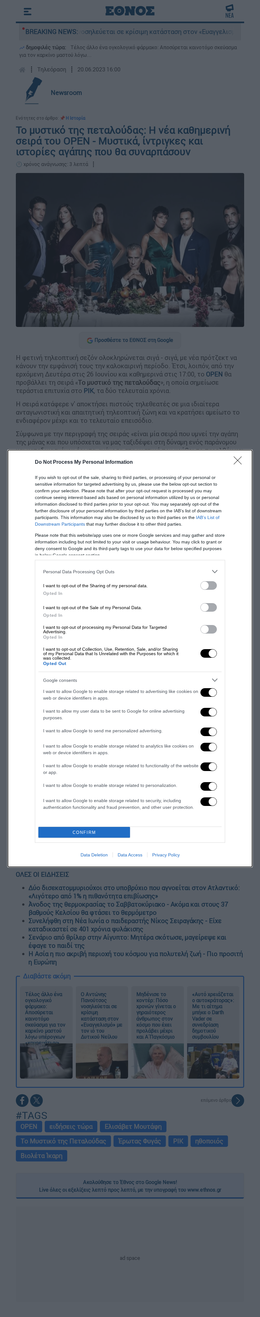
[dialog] (130, 658)
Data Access (130, 854)
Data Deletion (94, 854)
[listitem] (130, 571)
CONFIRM (84, 832)
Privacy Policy (166, 854)
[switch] (208, 585)
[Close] (240, 462)
